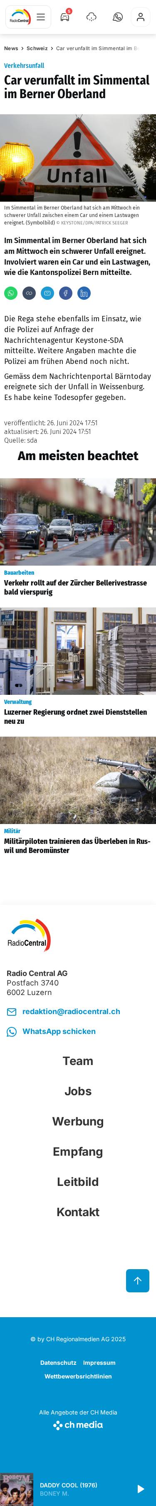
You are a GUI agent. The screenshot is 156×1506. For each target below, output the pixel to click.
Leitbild (78, 1182)
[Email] (47, 293)
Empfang (78, 1152)
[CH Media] (78, 1424)
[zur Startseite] (20, 17)
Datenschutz (58, 1362)
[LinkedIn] (84, 293)
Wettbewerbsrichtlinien (78, 1376)
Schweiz (37, 48)
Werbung (78, 1121)
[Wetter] (91, 17)
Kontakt (78, 1212)
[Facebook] (65, 293)
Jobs (78, 1091)
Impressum (99, 1362)
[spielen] (140, 1489)
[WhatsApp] (10, 293)
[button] (117, 17)
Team (78, 1061)
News (11, 48)
